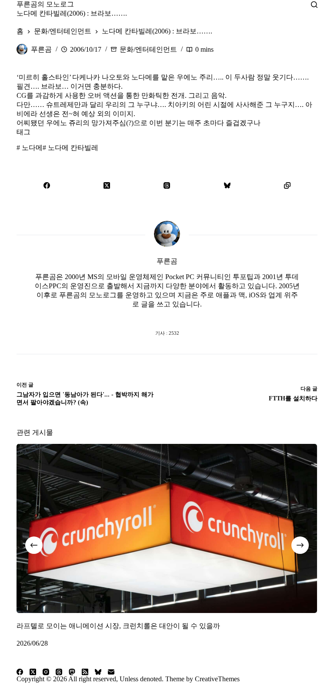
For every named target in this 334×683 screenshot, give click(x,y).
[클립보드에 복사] (287, 185)
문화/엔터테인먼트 (148, 49)
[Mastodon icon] (201, 315)
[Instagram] (46, 672)
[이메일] (111, 672)
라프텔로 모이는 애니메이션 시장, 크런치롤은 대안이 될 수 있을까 (118, 625)
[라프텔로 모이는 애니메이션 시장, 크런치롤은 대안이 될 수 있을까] (167, 528)
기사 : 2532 (167, 333)
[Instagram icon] (184, 315)
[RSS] (85, 672)
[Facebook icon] (132, 315)
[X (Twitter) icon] (167, 315)
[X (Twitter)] (107, 185)
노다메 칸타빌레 (70, 147)
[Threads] (167, 185)
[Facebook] (47, 185)
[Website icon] (149, 315)
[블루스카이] (227, 185)
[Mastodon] (72, 672)
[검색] (314, 4)
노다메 (30, 147)
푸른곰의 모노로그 (45, 4)
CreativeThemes (217, 679)
